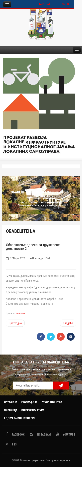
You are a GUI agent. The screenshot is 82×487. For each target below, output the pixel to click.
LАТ (48, 4)
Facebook (17, 434)
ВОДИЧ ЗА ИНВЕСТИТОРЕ (19, 418)
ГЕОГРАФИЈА (29, 402)
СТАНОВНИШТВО (51, 402)
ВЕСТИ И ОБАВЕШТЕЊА (32, 202)
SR (63, 4)
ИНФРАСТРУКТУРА (32, 410)
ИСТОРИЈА (10, 402)
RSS (14, 444)
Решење (20, 313)
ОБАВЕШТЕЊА (54, 202)
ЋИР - (42, 4)
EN (67, 4)
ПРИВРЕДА (10, 410)
